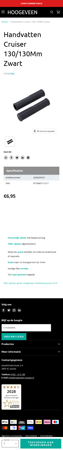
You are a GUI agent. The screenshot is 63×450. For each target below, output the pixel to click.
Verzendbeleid (46, 435)
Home (4, 22)
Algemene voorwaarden (11, 435)
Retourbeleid (31, 435)
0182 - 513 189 (18, 374)
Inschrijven (14, 336)
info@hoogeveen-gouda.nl (21, 377)
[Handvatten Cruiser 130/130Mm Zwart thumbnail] (10, 141)
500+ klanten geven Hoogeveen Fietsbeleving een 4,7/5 (30, 283)
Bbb (12, 73)
